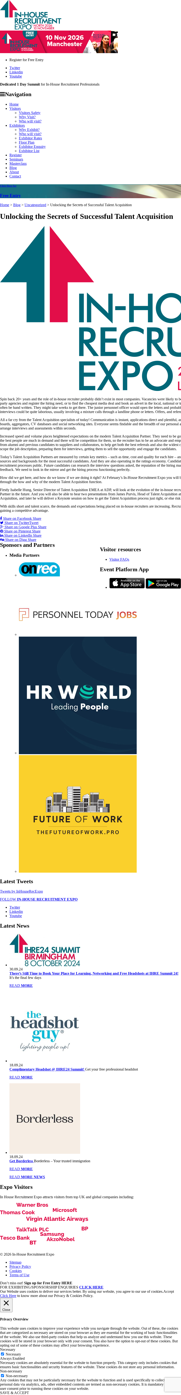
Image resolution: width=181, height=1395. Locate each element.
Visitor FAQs (119, 559)
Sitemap (15, 1262)
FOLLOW (39, 899)
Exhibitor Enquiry (32, 147)
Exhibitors (17, 125)
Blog (13, 168)
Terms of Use (19, 1275)
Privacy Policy (20, 1267)
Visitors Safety (30, 113)
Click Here (8, 1296)
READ (21, 986)
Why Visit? (27, 117)
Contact (15, 176)
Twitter (14, 68)
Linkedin (16, 72)
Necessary (13, 1354)
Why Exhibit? (29, 130)
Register (15, 155)
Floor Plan (26, 142)
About (14, 172)
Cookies (15, 1271)
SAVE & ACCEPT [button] (14, 1393)
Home (14, 104)
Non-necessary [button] (11, 1371)
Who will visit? (30, 121)
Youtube (15, 76)
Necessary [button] (7, 1350)
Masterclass (18, 164)
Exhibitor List (29, 151)
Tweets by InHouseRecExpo (21, 891)
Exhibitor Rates (30, 138)
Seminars (16, 159)
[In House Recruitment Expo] (30, 28)
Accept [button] (168, 1291)
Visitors (15, 108)
